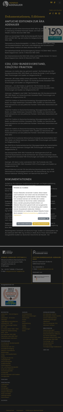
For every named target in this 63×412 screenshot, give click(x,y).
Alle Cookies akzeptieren (40, 224)
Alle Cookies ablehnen (24, 224)
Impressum (17, 215)
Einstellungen (42, 218)
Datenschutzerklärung (30, 213)
